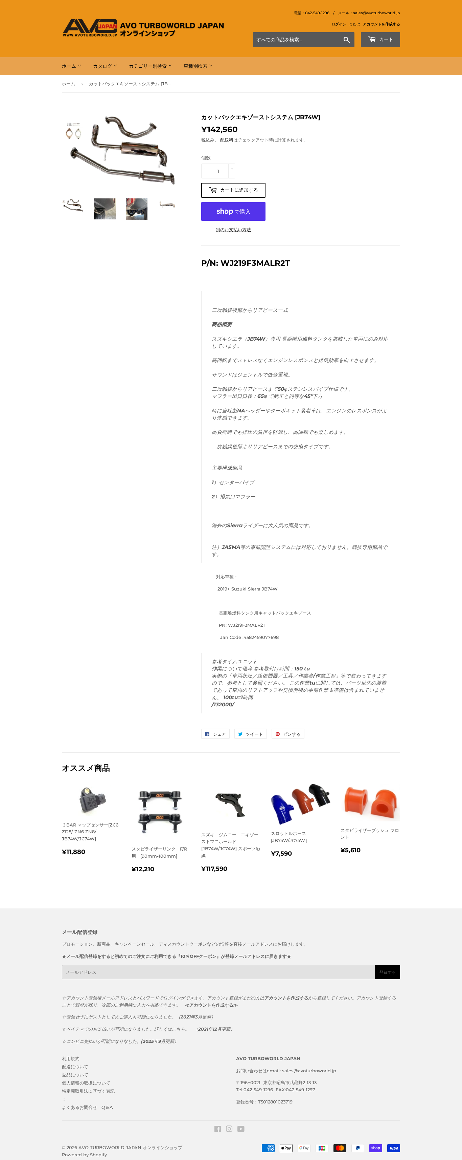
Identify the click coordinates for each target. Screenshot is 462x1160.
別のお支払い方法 (233, 229)
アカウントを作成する (381, 24)
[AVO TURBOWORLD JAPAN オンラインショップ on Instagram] (229, 1130)
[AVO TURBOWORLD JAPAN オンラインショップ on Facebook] (217, 1130)
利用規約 (70, 1058)
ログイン (338, 24)
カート (385, 39)
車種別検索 (196, 66)
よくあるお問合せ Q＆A (87, 1107)
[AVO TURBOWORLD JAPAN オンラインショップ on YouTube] (241, 1130)
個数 (206, 158)
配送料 (226, 140)
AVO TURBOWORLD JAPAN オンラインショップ (130, 1147)
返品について (75, 1074)
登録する (387, 972)
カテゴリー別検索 (148, 66)
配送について (75, 1066)
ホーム (69, 66)
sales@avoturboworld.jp (309, 1070)
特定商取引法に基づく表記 (88, 1091)
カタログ (103, 66)
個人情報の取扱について (86, 1083)
